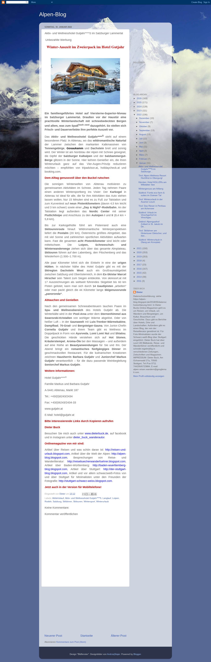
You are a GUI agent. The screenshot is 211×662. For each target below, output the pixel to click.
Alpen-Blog (52, 14)
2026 (139, 98)
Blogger (137, 654)
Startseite (86, 635)
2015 (139, 273)
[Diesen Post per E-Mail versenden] (83, 494)
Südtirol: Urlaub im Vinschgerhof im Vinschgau (148, 215)
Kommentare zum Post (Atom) (71, 642)
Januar (143, 163)
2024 (139, 106)
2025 (139, 102)
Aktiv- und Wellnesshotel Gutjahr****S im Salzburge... (150, 169)
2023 (139, 110)
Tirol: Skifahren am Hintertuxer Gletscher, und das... (153, 233)
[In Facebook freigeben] (92, 494)
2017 (139, 265)
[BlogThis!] (86, 494)
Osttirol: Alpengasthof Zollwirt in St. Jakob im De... (151, 224)
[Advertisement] (85, 610)
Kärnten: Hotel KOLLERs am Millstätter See (153, 183)
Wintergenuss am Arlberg (151, 189)
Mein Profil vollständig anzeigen (148, 376)
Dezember (144, 118)
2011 (139, 281)
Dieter (139, 292)
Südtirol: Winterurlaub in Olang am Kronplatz (150, 241)
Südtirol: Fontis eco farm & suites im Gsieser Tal (152, 194)
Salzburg (57, 501)
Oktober (143, 126)
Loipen (115, 498)
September (145, 130)
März (142, 155)
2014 (139, 277)
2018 (139, 260)
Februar (143, 159)
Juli (141, 138)
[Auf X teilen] (89, 494)
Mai (141, 147)
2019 (139, 256)
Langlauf (107, 498)
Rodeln (48, 501)
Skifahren (67, 501)
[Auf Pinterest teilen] (95, 494)
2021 (139, 248)
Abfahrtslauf (58, 498)
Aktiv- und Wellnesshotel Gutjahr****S (83, 498)
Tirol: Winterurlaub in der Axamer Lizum (151, 200)
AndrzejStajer (113, 654)
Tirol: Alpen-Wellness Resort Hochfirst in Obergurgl (152, 176)
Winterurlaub (102, 501)
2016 (139, 269)
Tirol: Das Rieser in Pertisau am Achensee (152, 207)
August (143, 134)
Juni (141, 142)
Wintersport (89, 501)
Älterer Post (118, 635)
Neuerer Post (53, 635)
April (141, 151)
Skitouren (77, 501)
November (144, 122)
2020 (139, 252)
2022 (139, 115)
